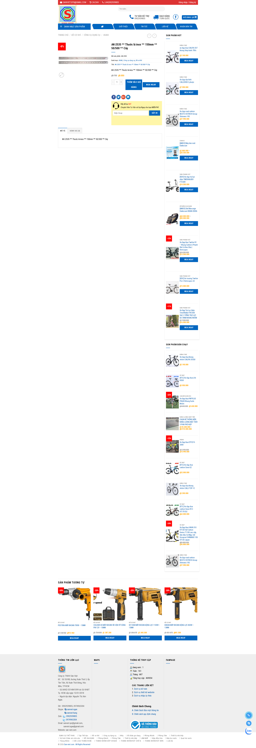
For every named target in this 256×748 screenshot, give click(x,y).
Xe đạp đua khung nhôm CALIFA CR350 (187, 358)
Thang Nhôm (64, 741)
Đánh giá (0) (75, 131)
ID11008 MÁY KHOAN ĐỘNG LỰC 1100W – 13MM (144, 626)
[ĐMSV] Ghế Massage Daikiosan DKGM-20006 (188, 210)
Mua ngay (151, 84)
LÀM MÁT (144, 738)
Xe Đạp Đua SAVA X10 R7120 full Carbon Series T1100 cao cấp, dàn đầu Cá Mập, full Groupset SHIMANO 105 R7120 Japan (189, 533)
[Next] (197, 618)
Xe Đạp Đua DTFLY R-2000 (187, 443)
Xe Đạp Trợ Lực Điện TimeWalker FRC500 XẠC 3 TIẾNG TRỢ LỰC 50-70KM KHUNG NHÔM (188, 314)
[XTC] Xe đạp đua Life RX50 (188, 379)
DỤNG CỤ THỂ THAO (67, 736)
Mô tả (62, 131)
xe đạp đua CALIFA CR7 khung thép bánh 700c (188, 49)
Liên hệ (165, 26)
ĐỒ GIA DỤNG (89, 738)
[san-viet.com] (62, 669)
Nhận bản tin (186, 26)
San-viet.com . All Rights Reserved (77, 744)
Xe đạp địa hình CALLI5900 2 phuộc (187, 81)
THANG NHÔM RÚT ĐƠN (154, 741)
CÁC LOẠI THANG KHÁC (82, 741)
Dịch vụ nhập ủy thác (143, 695)
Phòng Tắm (162, 736)
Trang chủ (63, 35)
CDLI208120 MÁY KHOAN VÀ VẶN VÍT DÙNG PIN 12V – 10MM (109, 626)
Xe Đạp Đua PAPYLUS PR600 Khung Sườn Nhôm (188, 401)
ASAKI (106, 35)
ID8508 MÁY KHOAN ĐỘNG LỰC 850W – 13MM (179, 626)
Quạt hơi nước (186, 738)
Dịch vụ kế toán (140, 689)
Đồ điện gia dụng (133, 736)
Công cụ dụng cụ (92, 35)
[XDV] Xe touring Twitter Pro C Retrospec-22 (189, 279)
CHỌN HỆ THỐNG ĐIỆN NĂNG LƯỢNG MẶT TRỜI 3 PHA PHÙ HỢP (188, 422)
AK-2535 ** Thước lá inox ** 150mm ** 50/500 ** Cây (132, 64)
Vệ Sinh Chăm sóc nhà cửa (70, 738)
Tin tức (144, 26)
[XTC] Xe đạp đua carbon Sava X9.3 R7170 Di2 (186, 509)
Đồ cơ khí (76, 35)
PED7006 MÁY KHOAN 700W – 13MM (71, 625)
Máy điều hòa (157, 738)
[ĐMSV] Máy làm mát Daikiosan (187, 144)
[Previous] (58, 618)
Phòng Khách (149, 736)
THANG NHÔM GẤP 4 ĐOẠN (106, 741)
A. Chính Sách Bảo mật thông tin (145, 710)
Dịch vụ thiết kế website (144, 692)
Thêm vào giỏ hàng (134, 84)
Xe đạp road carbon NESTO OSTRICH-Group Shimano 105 (188, 113)
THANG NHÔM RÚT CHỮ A (131, 741)
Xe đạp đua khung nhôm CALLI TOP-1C (187, 487)
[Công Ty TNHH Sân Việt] (71, 14)
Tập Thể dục (83, 736)
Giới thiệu (123, 26)
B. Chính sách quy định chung (144, 714)
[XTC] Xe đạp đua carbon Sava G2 (186, 466)
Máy (121, 736)
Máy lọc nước (172, 738)
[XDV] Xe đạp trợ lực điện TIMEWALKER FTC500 (187, 179)
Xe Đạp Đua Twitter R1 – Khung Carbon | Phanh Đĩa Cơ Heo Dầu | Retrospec (189, 246)
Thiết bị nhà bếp (177, 736)
